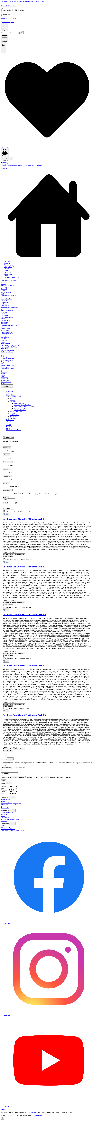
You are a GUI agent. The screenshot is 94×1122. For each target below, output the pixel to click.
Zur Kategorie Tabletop (7, 333)
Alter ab (5, 455)
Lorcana (12, 400)
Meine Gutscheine (36, 165)
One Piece (11, 465)
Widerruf (3, 1109)
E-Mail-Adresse (6, 767)
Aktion (3, 766)
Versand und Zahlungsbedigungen (11, 803)
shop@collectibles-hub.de (8, 6)
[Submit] (1, 770)
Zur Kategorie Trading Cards (9, 307)
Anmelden (4, 162)
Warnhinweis (6, 490)
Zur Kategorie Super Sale (8, 295)
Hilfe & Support (5, 799)
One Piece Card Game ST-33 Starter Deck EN (24, 519)
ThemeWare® (38, 1115)
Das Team (4, 814)
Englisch (10, 472)
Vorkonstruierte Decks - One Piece (24, 406)
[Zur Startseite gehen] (7, 22)
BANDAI (11, 451)
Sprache (5, 469)
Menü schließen (8, 159)
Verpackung (6, 476)
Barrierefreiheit (5, 808)
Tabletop (8, 421)
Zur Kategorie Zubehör (7, 368)
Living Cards (10, 420)
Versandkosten (32, 1112)
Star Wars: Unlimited (16, 411)
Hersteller (6, 447)
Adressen (21, 165)
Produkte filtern (10, 437)
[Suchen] (19, 33)
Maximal (10, 503)
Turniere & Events (6, 817)
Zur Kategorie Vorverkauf (8, 280)
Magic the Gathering (16, 396)
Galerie (3, 816)
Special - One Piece (19, 408)
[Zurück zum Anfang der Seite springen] (2, 1118)
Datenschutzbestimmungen (17, 777)
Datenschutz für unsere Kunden (10, 819)
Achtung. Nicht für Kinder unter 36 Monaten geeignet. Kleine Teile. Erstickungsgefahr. (33, 494)
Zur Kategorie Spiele (7, 352)
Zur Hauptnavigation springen (37, 1)
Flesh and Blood (14, 415)
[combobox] (9, 33)
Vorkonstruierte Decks (14, 486)
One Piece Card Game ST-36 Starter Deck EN (24, 665)
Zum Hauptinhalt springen (8, 1)
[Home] (48, 215)
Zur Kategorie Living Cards (9, 325)
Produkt (5, 483)
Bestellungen (27, 165)
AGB (47, 777)
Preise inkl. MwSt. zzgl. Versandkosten (13, 554)
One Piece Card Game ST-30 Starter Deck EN (24, 715)
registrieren (7, 164)
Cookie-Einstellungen (7, 812)
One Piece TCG (14, 401)
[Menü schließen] (1, 282)
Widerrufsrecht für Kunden (8, 804)
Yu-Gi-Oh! (13, 398)
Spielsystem (6, 462)
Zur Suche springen (22, 1)
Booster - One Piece (19, 403)
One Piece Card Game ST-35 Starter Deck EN (24, 614)
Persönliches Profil (12, 165)
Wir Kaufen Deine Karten (13, 430)
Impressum (4, 821)
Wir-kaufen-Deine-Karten (8, 18)
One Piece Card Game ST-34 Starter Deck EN (24, 567)
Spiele (8, 423)
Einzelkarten (13, 416)
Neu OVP (11, 479)
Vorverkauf (9, 391)
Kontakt (3, 801)
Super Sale (9, 393)
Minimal (9, 499)
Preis (4, 497)
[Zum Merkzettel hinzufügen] (6, 514)
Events (8, 428)
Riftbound (13, 418)
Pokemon (12, 413)
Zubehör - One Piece (20, 410)
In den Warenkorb (8, 556)
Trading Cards (10, 395)
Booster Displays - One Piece (22, 405)
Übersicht (4, 165)
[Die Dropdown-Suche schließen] (22, 32)
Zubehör (8, 425)
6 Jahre (10, 458)
